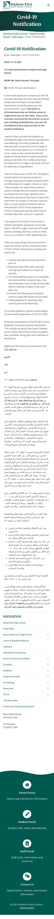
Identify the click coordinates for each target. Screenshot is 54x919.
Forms (6, 694)
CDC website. (10, 349)
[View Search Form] (48, 5)
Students (7, 670)
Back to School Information (16, 658)
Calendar (7, 646)
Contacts (7, 664)
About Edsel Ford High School (17, 634)
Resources (8, 688)
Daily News (8, 628)
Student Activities (11, 676)
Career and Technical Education (18, 706)
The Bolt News (10, 700)
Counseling (8, 682)
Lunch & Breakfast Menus (16, 640)
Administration (27, 907)
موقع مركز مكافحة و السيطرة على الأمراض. (23, 606)
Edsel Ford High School (14, 622)
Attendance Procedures (14, 652)
